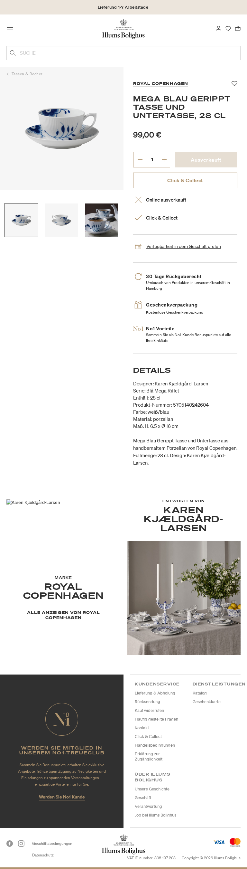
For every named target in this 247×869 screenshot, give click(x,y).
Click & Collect (185, 180)
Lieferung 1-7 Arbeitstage (123, 7)
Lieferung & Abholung (155, 693)
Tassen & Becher (27, 74)
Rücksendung (147, 701)
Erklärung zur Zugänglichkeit (148, 756)
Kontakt (142, 728)
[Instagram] (21, 843)
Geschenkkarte (207, 701)
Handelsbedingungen (155, 745)
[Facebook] (9, 843)
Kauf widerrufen (149, 710)
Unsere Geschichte (152, 789)
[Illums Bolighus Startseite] (123, 29)
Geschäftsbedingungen (52, 843)
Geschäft (143, 797)
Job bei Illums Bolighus (155, 815)
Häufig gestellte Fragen (156, 719)
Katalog (200, 693)
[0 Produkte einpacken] (238, 28)
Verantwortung (148, 806)
